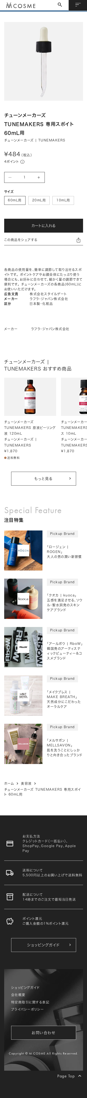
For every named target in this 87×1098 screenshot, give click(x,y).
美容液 (26, 783)
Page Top (66, 1076)
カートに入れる (43, 226)
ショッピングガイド (25, 987)
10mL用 (63, 200)
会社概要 (18, 994)
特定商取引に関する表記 (30, 1002)
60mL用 (15, 200)
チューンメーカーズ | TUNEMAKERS (34, 140)
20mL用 (39, 200)
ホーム (9, 783)
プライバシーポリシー (27, 1009)
